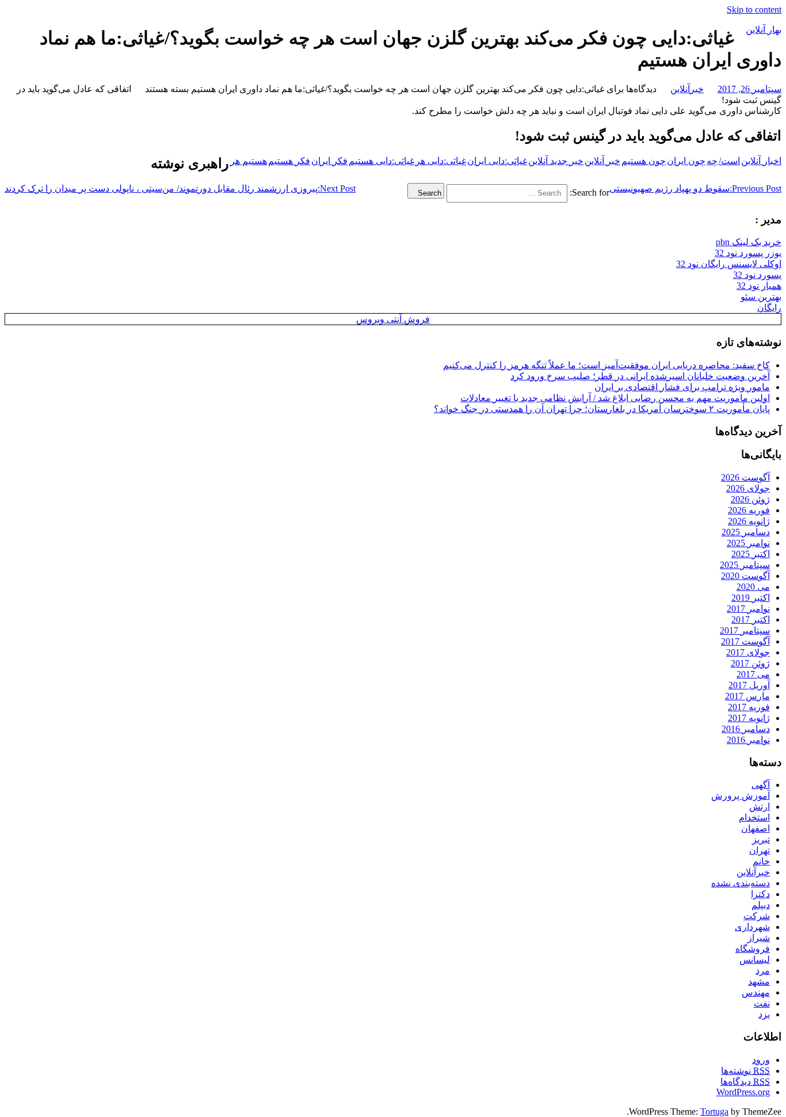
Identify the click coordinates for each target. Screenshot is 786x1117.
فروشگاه (752, 949)
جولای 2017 (748, 652)
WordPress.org (743, 1092)
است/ (729, 161)
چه (712, 161)
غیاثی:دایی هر (440, 161)
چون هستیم (643, 161)
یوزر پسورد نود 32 (748, 253)
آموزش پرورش (740, 795)
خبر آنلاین (602, 161)
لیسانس (754, 959)
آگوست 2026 (745, 477)
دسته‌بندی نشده (740, 883)
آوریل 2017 (749, 685)
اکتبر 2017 (750, 619)
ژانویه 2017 (749, 718)
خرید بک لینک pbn (748, 242)
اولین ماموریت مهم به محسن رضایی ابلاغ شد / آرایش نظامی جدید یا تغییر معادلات (615, 398)
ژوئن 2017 (750, 663)
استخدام (754, 817)
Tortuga (714, 1111)
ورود (761, 1060)
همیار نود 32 (759, 286)
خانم (761, 861)
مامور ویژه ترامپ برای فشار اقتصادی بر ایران (682, 387)
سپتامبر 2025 (745, 565)
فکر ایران (329, 161)
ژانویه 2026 (749, 521)
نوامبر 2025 (748, 543)
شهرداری (752, 927)
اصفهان (755, 828)
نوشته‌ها (745, 1071)
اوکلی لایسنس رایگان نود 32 (728, 264)
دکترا (760, 894)
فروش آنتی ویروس (393, 319)
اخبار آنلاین (761, 161)
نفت (762, 1003)
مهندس (756, 992)
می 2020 (753, 587)
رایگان (769, 307)
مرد (763, 970)
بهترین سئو (761, 297)
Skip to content (754, 9)
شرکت (756, 916)
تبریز (761, 839)
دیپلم (760, 905)
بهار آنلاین (763, 30)
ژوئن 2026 (750, 499)
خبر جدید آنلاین (555, 161)
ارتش (759, 806)
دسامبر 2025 (746, 532)
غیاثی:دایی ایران (497, 161)
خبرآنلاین (687, 89)
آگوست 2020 (745, 576)
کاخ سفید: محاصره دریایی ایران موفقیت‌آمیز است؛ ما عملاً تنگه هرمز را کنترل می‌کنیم (606, 365)
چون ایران (686, 161)
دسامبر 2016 (746, 729)
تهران (759, 850)
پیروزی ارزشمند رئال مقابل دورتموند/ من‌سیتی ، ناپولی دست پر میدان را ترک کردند (180, 188)
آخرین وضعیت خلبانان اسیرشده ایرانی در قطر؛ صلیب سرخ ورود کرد (640, 376)
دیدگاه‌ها (745, 1081)
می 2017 (753, 674)
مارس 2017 (747, 696)
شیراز (758, 938)
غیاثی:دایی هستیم (381, 161)
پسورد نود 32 (757, 275)
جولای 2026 (748, 488)
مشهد (759, 981)
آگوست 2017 (745, 641)
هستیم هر (248, 161)
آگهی (760, 785)
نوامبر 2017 (748, 608)
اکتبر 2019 (750, 598)
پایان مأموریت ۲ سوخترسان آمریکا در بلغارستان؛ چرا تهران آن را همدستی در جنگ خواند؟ (602, 409)
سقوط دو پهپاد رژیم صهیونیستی (695, 188)
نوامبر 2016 (748, 740)
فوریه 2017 (749, 707)
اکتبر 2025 (750, 554)
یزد (764, 1014)
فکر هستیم (289, 161)
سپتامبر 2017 (745, 630)
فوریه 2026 (749, 510)
